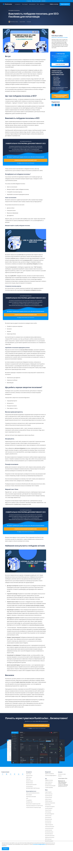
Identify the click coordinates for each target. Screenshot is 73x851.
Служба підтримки (49, 787)
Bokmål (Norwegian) (49, 840)
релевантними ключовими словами (35, 605)
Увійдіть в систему (54, 4)
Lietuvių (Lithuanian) (49, 828)
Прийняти (5, 848)
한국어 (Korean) (48, 839)
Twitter (14, 774)
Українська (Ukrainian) (49, 837)
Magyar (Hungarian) (49, 824)
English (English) (48, 792)
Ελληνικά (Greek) (48, 819)
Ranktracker (7, 4)
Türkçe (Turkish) (48, 810)
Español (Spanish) (48, 795)
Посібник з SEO (29, 801)
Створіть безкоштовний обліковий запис (25, 160)
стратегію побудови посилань (36, 625)
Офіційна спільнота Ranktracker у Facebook (10, 774)
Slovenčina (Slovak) (49, 833)
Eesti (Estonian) (48, 821)
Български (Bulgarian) (49, 813)
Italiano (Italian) (48, 799)
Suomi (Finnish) (48, 822)
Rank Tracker (28, 773)
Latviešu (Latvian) (48, 830)
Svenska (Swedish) (48, 808)
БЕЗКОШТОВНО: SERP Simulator (33, 788)
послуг (17, 258)
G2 (23, 774)
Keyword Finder (29, 775)
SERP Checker (29, 777)
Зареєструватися (65, 4)
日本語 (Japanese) (48, 801)
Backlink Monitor (29, 782)
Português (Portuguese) (50, 806)
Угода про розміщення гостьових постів (34, 805)
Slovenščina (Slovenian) (49, 835)
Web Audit (28, 779)
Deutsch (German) (48, 793)
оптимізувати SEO (27, 260)
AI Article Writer (29, 786)
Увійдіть (20, 317)
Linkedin (19, 774)
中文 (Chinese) (48, 811)
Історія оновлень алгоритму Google (33, 807)
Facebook (2, 774)
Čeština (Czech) (48, 815)
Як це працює (25, 4)
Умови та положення (49, 773)
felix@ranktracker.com (62, 786)
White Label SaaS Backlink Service (32, 792)
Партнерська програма (31, 796)
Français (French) (48, 797)
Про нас (60, 775)
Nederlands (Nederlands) (50, 802)
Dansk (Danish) (48, 817)
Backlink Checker (29, 780)
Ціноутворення (32, 4)
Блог (38, 4)
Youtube (6, 774)
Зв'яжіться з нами (62, 774)
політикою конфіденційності (39, 844)
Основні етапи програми (50, 785)
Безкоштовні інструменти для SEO (33, 803)
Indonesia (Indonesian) (49, 826)
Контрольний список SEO (31, 784)
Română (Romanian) (49, 831)
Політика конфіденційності (50, 775)
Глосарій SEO (29, 800)
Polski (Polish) (48, 804)
